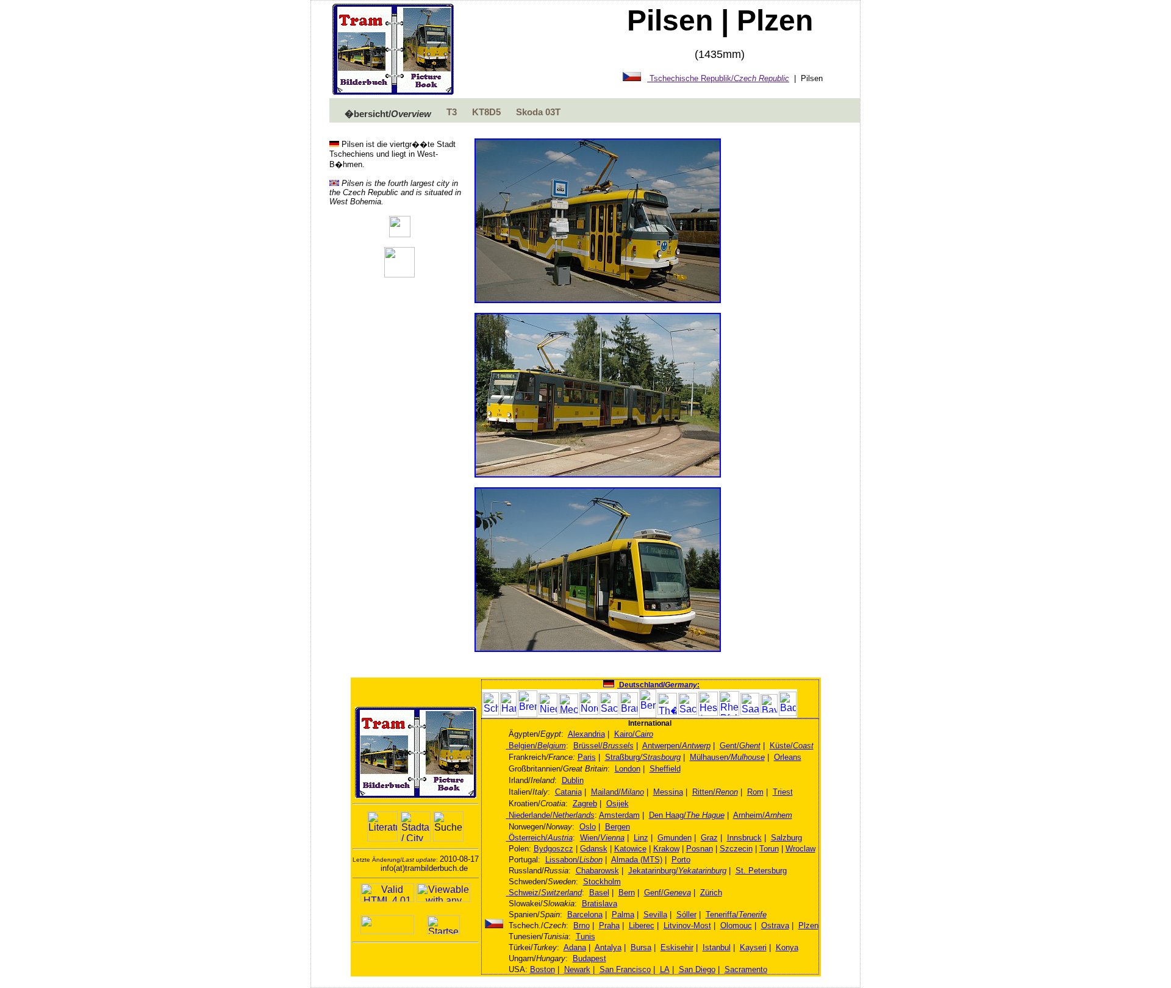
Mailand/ (617, 791)
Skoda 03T (538, 112)
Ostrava (775, 925)
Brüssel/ (603, 745)
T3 (451, 112)
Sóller (686, 914)
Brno (581, 925)
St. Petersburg (761, 870)
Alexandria (586, 734)
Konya (787, 947)
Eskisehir (677, 947)
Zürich (711, 892)
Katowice (630, 848)
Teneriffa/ (736, 914)
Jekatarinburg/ (677, 870)
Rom (755, 791)
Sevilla (655, 914)
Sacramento (746, 969)
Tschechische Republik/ (718, 78)
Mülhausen (727, 757)
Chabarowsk (597, 870)
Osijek (617, 803)
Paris (587, 757)
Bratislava (599, 903)
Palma (623, 914)
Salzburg (786, 837)
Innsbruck (744, 837)
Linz (641, 837)
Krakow (666, 848)
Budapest (589, 958)
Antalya (608, 947)
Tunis (585, 936)
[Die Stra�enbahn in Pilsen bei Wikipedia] (399, 234)
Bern (626, 892)
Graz (709, 837)
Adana (575, 947)
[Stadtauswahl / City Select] (415, 826)
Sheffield (665, 768)
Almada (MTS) (636, 859)
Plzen (808, 925)
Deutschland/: (658, 685)
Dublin (573, 780)
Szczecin (736, 848)
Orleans (787, 757)
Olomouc (736, 925)
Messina (668, 791)
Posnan (699, 848)
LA (665, 969)
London (627, 768)
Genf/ (667, 892)
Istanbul (717, 947)
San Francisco (625, 969)
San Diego (697, 969)
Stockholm (602, 881)
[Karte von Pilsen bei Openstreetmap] (399, 274)
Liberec (641, 925)
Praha (609, 925)
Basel (599, 892)
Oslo (587, 826)
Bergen (617, 826)
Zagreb (585, 803)
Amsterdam (619, 815)
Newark (577, 969)
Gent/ (740, 745)
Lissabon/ (574, 859)
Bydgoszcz (553, 848)
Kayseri (753, 947)
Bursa (641, 947)
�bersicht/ (388, 114)
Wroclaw (800, 848)
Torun (769, 848)
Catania (568, 791)
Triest (783, 791)
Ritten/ (715, 791)
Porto (680, 859)
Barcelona (585, 914)
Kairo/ (633, 734)
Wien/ (602, 837)
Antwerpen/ (676, 745)
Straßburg (643, 757)
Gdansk (593, 848)
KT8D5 (486, 112)
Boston (542, 969)
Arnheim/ (762, 815)
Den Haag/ (687, 815)
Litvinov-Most (687, 925)
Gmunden (674, 837)
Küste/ (792, 745)
